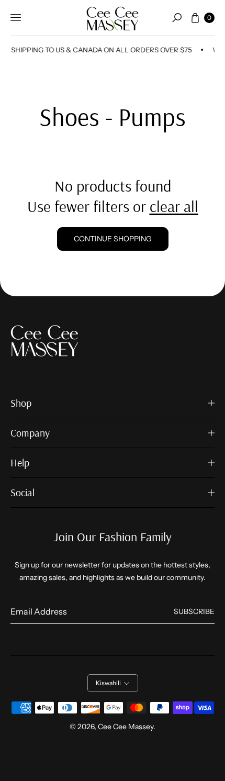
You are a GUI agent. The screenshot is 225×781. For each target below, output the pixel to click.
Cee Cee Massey (125, 726)
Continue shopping (113, 238)
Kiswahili (108, 683)
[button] (176, 17)
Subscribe (194, 611)
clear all (174, 206)
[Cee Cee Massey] (112, 18)
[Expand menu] (15, 17)
